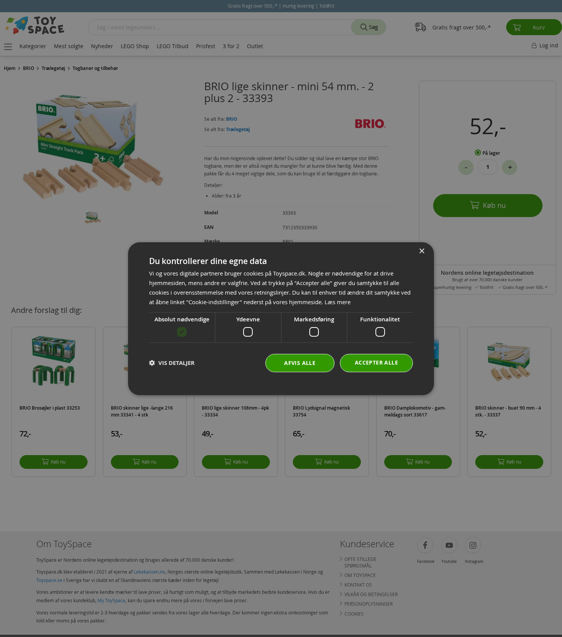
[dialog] (281, 318)
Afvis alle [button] (299, 362)
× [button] (421, 251)
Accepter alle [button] (376, 362)
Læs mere (338, 301)
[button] (172, 362)
